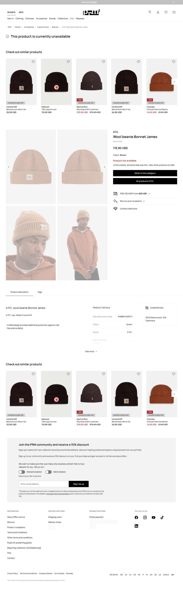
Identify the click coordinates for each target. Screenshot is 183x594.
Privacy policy (12, 573)
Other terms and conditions (19, 537)
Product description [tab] (19, 292)
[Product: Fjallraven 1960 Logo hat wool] (56, 82)
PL (147, 575)
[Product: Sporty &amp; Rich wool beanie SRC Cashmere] (91, 82)
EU (130, 575)
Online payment (96, 517)
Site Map (69, 573)
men (21, 12)
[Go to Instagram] (146, 519)
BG (122, 575)
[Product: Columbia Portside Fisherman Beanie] (161, 82)
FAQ (9, 553)
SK (156, 575)
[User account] (158, 12)
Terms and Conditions (17, 532)
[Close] (173, 2)
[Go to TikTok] (163, 519)
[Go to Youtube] (155, 519)
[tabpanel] (91, 325)
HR (139, 575)
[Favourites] (166, 12)
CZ (126, 575)
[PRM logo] (91, 12)
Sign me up (78, 484)
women (11, 12)
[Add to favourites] (33, 61)
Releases (80, 18)
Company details (45, 573)
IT (143, 575)
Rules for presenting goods (19, 542)
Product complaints (16, 527)
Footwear (29, 18)
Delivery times (54, 522)
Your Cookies (59, 573)
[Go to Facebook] (138, 519)
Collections (63, 18)
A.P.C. (115, 131)
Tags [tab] (40, 292)
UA (160, 575)
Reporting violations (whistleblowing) (24, 547)
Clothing (19, 18)
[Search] (150, 12)
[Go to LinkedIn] (138, 527)
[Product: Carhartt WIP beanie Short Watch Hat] (126, 82)
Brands (52, 18)
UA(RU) (166, 575)
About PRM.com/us (16, 517)
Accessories (41, 18)
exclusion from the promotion (57, 494)
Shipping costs (55, 517)
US (172, 575)
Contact (11, 558)
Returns (11, 522)
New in (10, 18)
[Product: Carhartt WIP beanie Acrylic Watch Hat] (21, 82)
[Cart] (174, 12)
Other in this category (145, 173)
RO (151, 575)
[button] (31, 167)
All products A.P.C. (145, 181)
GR (135, 575)
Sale (72, 18)
